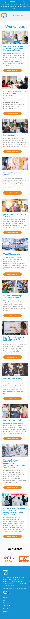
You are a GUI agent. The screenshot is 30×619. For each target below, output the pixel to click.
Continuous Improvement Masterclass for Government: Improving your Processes (14, 511)
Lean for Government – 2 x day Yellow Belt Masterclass (14, 93)
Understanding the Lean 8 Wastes (14, 215)
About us (6, 600)
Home (5, 597)
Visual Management (11, 254)
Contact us (6, 614)
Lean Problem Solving (12, 378)
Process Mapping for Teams (12, 174)
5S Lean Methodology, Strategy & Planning (12, 296)
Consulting (6, 608)
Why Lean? (7, 603)
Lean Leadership (10, 135)
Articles (5, 611)
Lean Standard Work (12, 420)
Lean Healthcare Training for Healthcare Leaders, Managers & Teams (14, 48)
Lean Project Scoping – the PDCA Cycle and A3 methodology (14, 339)
